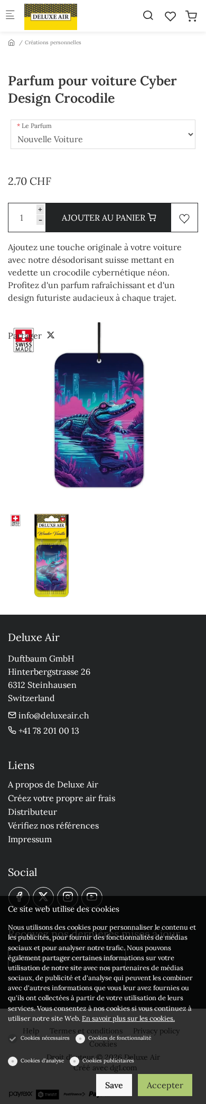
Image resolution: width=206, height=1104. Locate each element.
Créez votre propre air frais (61, 798)
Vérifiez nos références (53, 825)
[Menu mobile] (10, 16)
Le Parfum (37, 126)
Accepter (165, 1085)
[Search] (147, 15)
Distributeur (32, 811)
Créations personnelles (53, 42)
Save (114, 1085)
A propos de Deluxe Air (53, 784)
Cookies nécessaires (45, 1037)
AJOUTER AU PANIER (104, 217)
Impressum (30, 839)
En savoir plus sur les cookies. (128, 1018)
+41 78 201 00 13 (47, 730)
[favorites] (170, 16)
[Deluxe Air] (66, 16)
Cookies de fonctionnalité (119, 1037)
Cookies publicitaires (108, 1060)
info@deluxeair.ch (52, 715)
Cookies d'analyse (42, 1060)
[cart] (191, 16)
